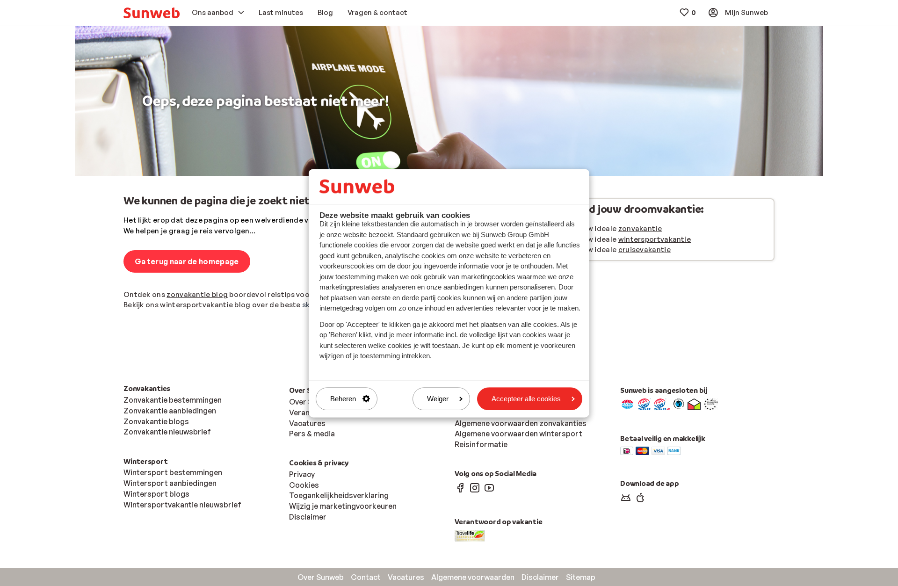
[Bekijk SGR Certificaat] (644, 403)
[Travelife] (470, 534)
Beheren (343, 399)
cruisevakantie (644, 249)
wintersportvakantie (654, 239)
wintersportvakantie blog (205, 304)
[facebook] (460, 487)
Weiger (438, 399)
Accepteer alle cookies (526, 399)
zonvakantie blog (197, 294)
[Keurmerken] (627, 403)
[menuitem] (151, 12)
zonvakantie (640, 228)
